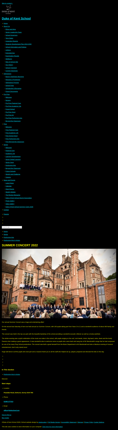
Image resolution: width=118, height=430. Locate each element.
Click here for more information (52, 427)
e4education (43, 422)
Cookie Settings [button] (99, 422)
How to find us (6, 415)
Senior (6, 234)
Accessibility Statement (68, 422)
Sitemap (80, 422)
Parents (6, 214)
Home (6, 231)
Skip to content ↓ (7, 3)
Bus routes (5, 418)
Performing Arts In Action (12, 240)
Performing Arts (9, 237)
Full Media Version (54, 422)
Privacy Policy (88, 422)
